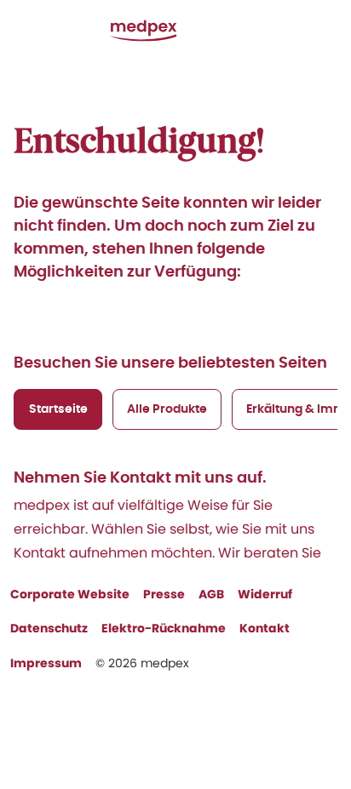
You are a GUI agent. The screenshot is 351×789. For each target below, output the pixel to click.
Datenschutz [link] (49, 628)
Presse (164, 594)
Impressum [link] (46, 663)
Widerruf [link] (265, 594)
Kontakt (264, 628)
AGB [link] (211, 594)
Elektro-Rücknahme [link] (163, 628)
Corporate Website (69, 594)
